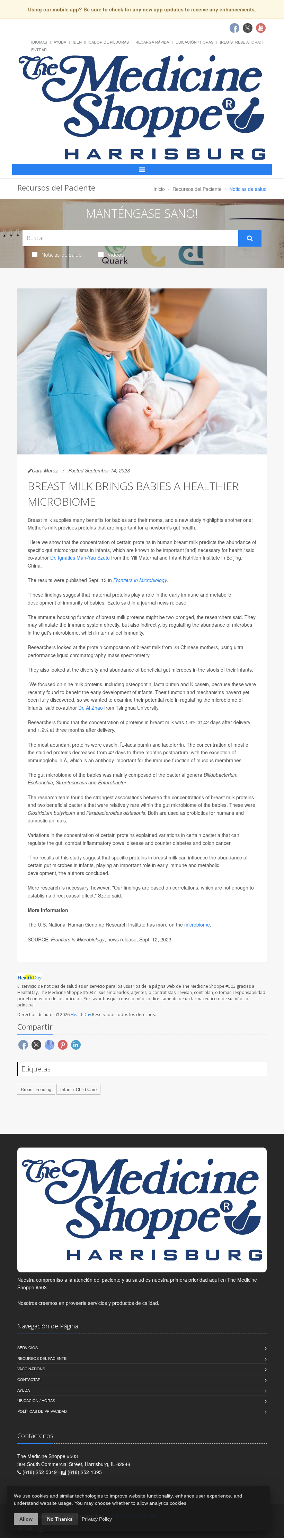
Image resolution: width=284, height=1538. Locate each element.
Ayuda (60, 42)
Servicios (27, 1347)
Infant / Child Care (78, 1089)
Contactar (29, 1379)
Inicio (159, 188)
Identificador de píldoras (101, 42)
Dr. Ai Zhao (90, 707)
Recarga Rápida (152, 42)
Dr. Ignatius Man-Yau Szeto (80, 557)
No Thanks (60, 1519)
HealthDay (81, 1014)
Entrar (39, 49)
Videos (116, 254)
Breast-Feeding (36, 1089)
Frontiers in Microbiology (140, 580)
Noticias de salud (62, 254)
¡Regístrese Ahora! (240, 42)
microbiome (197, 924)
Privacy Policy (97, 1519)
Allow (26, 1519)
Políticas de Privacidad (42, 1411)
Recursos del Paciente (197, 188)
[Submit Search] (249, 238)
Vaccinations (31, 1368)
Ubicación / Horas (194, 42)
